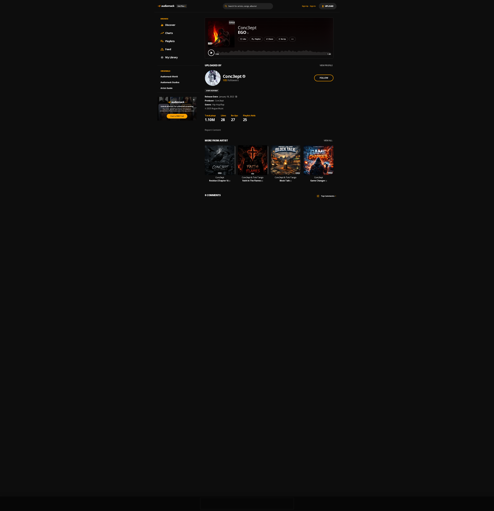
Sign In (313, 6)
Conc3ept (232, 76)
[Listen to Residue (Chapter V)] (220, 160)
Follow (324, 77)
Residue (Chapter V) (218, 180)
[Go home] (165, 6)
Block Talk (285, 180)
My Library (171, 57)
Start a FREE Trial (177, 116)
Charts (169, 33)
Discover (170, 25)
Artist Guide (166, 88)
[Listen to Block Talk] (286, 160)
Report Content (213, 130)
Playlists (170, 41)
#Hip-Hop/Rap (212, 90)
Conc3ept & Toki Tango (252, 177)
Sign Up (305, 6)
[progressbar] (273, 52)
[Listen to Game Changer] (318, 160)
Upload (329, 6)
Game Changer (317, 180)
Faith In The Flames (251, 180)
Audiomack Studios (170, 82)
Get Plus (182, 6)
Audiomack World (169, 76)
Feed (168, 49)
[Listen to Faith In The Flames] (253, 160)
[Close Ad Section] (193, 99)
